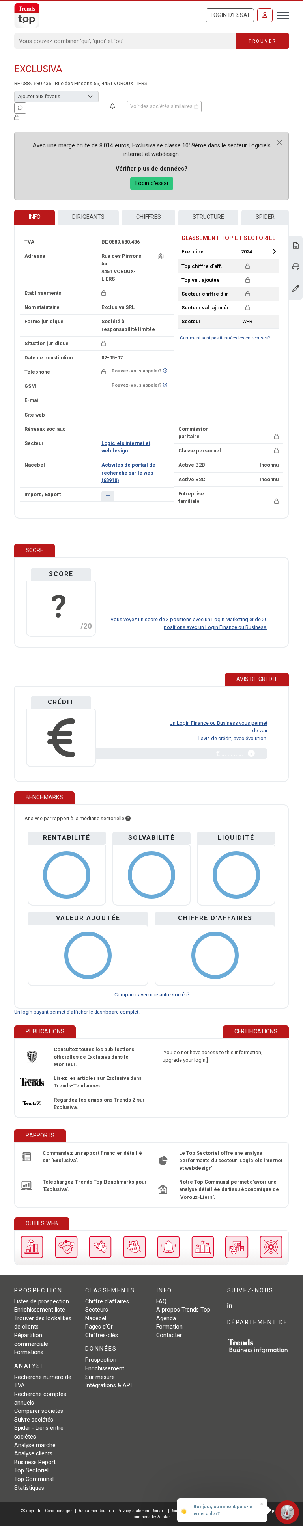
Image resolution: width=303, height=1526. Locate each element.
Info (34, 217)
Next (274, 251)
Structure (208, 217)
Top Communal (34, 1479)
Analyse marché (35, 1445)
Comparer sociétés (38, 1411)
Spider (265, 217)
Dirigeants (88, 217)
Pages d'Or (99, 1326)
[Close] (279, 142)
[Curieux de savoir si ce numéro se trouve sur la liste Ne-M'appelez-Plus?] (165, 371)
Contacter (169, 1335)
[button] (107, 496)
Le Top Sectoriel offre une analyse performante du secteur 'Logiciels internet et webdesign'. (230, 1160)
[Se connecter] (265, 15)
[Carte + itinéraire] (160, 256)
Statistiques (29, 1488)
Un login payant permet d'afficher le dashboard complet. (77, 1012)
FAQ (161, 1301)
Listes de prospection (41, 1301)
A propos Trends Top (183, 1309)
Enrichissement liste (39, 1309)
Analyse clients (33, 1453)
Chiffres (148, 217)
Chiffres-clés (101, 1335)
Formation (169, 1326)
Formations (28, 1352)
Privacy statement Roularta (142, 1511)
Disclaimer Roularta (95, 1511)
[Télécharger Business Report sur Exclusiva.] (296, 246)
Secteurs (96, 1309)
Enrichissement (104, 1368)
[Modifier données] (295, 289)
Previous (221, 251)
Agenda (166, 1318)
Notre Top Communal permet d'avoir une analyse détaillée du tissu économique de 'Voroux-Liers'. (229, 1189)
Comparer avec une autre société (151, 994)
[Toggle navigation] (281, 14)
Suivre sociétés (33, 1419)
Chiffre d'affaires (107, 1301)
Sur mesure (100, 1377)
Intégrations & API (108, 1385)
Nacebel (95, 1318)
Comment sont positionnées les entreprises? (225, 338)
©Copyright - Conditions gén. (47, 1511)
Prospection (100, 1360)
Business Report (35, 1462)
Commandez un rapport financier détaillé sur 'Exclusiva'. (92, 1156)
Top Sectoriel (31, 1470)
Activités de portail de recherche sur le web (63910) (128, 472)
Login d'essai (230, 15)
